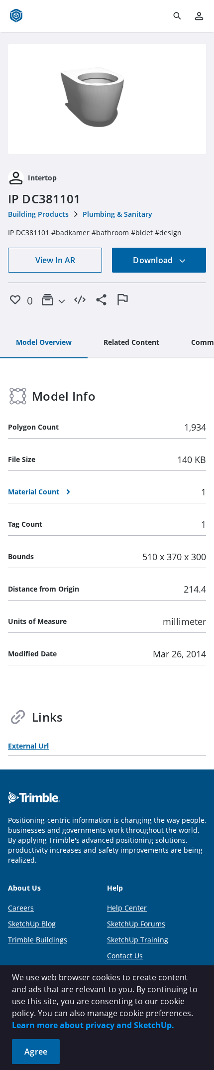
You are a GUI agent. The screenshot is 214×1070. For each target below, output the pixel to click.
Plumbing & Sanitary (117, 214)
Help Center (127, 908)
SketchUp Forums (136, 923)
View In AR (55, 260)
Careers (21, 908)
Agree (35, 1051)
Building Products (38, 214)
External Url (28, 746)
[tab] (44, 342)
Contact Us (125, 955)
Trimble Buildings (37, 939)
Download (154, 260)
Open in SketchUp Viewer (107, 99)
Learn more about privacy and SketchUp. (93, 1025)
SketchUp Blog (32, 923)
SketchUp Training (137, 939)
